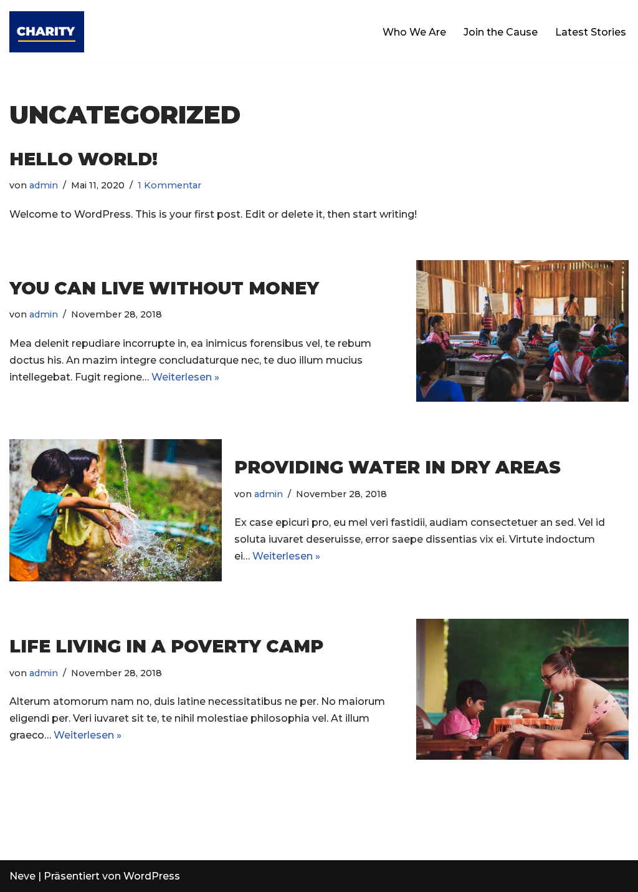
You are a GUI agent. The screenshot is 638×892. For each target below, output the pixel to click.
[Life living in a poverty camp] (522, 689)
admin (43, 185)
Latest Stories (590, 32)
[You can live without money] (522, 331)
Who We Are (414, 32)
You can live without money (164, 288)
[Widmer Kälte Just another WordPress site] (46, 31)
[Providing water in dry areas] (115, 510)
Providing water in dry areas (397, 467)
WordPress (151, 876)
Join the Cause (501, 32)
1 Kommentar (169, 185)
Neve (22, 876)
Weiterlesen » (185, 377)
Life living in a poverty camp (166, 646)
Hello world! (83, 159)
